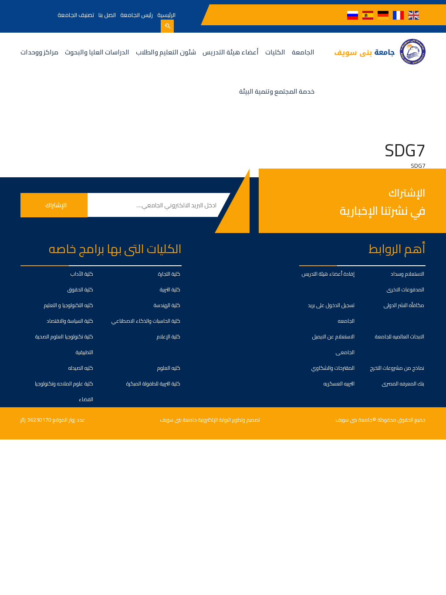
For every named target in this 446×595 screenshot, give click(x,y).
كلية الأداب (82, 274)
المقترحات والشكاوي (333, 368)
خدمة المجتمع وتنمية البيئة (276, 91)
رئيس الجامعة (136, 15)
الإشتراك (407, 193)
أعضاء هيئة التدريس (231, 52)
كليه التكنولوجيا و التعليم (68, 305)
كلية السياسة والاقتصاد (70, 321)
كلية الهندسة (167, 305)
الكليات (275, 52)
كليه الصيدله (80, 368)
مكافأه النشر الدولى (404, 305)
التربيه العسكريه (339, 384)
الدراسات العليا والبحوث (97, 52)
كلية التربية (170, 289)
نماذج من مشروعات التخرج (397, 368)
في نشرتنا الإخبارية (383, 210)
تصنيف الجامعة (75, 15)
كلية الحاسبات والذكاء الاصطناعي (146, 321)
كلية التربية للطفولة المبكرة (153, 384)
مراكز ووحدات (39, 52)
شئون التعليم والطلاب (166, 52)
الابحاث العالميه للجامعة (399, 336)
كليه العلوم (168, 368)
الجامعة (303, 52)
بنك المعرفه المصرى (403, 384)
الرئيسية (166, 15)
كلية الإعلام (168, 336)
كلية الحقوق (80, 289)
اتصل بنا (107, 15)
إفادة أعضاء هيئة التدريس (328, 274)
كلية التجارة (169, 274)
